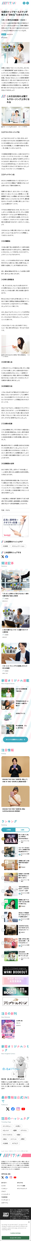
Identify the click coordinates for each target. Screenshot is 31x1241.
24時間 (8, 830)
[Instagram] (18, 1109)
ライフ (4, 34)
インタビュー (4, 1188)
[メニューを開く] (27, 3)
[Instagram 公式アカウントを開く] (11, 1177)
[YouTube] (23, 1109)
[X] (7, 1109)
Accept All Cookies (15, 1238)
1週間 (22, 830)
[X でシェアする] (2, 556)
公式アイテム (4, 1203)
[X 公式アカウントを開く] (2, 1177)
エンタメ (3, 1186)
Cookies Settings (15, 1233)
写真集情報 (4, 1197)
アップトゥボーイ (5, 1200)
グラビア (3, 1191)
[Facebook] (13, 1109)
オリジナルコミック (22, 1188)
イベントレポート (5, 1194)
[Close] (29, 1222)
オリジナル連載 (21, 1186)
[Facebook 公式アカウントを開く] (7, 1177)
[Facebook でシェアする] (6, 556)
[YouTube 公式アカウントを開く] (15, 1177)
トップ (2, 1151)
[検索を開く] (24, 3)
